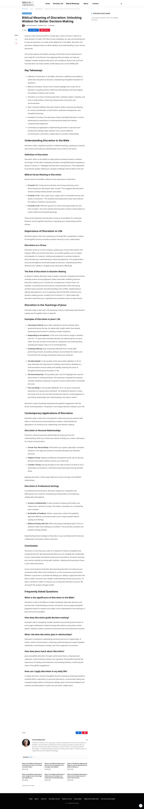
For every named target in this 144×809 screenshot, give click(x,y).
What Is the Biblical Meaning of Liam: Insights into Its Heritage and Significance (32, 776)
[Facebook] (16, 39)
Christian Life (58, 4)
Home (48, 4)
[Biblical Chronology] (28, 3)
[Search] (121, 3)
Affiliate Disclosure (108, 799)
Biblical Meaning (38, 9)
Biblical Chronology (73, 803)
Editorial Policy (54, 799)
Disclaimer (78, 799)
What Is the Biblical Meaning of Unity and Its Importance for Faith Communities (77, 776)
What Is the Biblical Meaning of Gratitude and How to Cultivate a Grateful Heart (32, 765)
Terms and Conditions (91, 799)
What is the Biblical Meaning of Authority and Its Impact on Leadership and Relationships (54, 776)
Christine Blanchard (32, 25)
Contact (95, 4)
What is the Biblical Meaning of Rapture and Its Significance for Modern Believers (77, 765)
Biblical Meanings (72, 4)
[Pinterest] (16, 43)
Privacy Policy (67, 799)
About (86, 4)
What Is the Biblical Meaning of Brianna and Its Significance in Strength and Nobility (54, 765)
